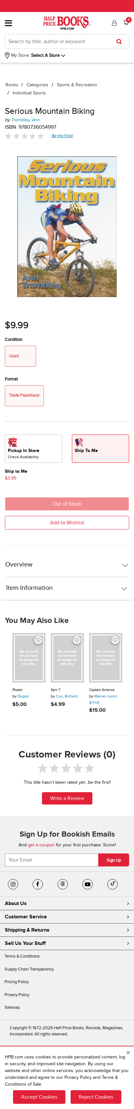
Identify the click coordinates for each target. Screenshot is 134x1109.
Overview (19, 564)
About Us (16, 903)
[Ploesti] (29, 658)
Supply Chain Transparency (29, 969)
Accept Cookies (39, 1097)
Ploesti (17, 690)
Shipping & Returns (27, 930)
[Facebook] (38, 884)
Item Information (29, 588)
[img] (24, 136)
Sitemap (12, 1007)
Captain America (101, 690)
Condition (13, 339)
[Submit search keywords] (121, 41)
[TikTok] (112, 884)
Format (11, 379)
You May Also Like (37, 620)
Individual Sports (29, 93)
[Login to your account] (113, 23)
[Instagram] (13, 884)
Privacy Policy (17, 994)
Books (12, 85)
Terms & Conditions (22, 956)
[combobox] (67, 41)
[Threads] (63, 884)
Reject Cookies (96, 1097)
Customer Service (26, 916)
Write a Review (67, 798)
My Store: (20, 55)
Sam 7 (55, 690)
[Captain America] (105, 658)
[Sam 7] (67, 658)
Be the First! (63, 135)
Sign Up (114, 860)
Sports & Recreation (77, 85)
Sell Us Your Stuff (25, 943)
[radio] (33, 449)
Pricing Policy (17, 981)
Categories (37, 85)
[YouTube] (87, 884)
